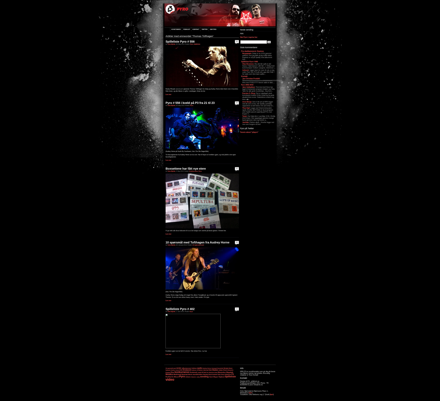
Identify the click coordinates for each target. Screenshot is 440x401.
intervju (205, 370)
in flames (200, 370)
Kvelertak (193, 372)
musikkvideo (198, 374)
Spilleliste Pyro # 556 (180, 41)
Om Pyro (213, 29)
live (207, 372)
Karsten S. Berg (248, 93)
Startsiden (167, 29)
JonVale (245, 122)
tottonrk (245, 70)
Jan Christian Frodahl (251, 79)
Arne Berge (247, 102)
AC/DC (178, 368)
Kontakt (195, 29)
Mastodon (222, 372)
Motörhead (177, 374)
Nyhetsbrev (176, 29)
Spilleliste (197, 44)
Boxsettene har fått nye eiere (186, 168)
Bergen (226, 368)
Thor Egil (246, 108)
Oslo (219, 374)
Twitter (205, 29)
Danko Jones (175, 370)
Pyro (191, 44)
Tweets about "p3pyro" (249, 132)
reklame (188, 377)
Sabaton (193, 377)
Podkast (186, 29)
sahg (198, 377)
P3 (232, 374)
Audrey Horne (207, 368)
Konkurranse (193, 171)
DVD (180, 370)
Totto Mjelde (171, 44)
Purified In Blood (172, 377)
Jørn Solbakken (248, 87)
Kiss (172, 372)
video (170, 379)
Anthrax (194, 368)
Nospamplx (246, 53)
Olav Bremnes (248, 64)
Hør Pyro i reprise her (248, 37)
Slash (211, 377)
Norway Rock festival (210, 374)
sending (204, 376)
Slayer (215, 377)
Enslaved (187, 370)
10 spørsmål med (198, 245)
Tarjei (244, 116)
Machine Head (213, 372)
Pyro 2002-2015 (247, 85)
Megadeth (229, 372)
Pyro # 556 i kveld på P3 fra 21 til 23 (190, 103)
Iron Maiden (213, 370)
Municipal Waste (187, 374)
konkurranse (182, 372)
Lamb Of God (202, 372)
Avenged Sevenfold (217, 368)
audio (199, 368)
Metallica (169, 374)
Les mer (168, 94)
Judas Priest (223, 370)
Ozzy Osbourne (226, 374)
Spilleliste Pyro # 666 (249, 62)
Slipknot (221, 377)
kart (250, 393)
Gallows (193, 370)
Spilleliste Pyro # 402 (180, 309)
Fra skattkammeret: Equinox (252, 51)
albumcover (186, 368)
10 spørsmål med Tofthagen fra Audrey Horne (197, 242)
